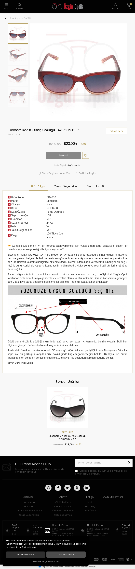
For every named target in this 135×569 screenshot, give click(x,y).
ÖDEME (63, 497)
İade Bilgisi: (60, 165)
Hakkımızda (29, 502)
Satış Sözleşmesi (63, 515)
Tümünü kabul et (66, 555)
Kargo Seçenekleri (29, 515)
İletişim (90, 502)
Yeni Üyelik (90, 511)
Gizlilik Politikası (63, 502)
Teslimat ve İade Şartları (29, 511)
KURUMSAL (28, 497)
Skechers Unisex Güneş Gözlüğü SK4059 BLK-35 (67, 437)
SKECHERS (67, 432)
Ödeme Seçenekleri (63, 511)
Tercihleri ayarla (25, 555)
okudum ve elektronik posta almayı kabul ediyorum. (101, 472)
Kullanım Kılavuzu (63, 506)
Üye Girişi (90, 506)
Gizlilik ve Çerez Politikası (47, 561)
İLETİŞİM (90, 497)
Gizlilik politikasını (88, 471)
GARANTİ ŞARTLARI (113, 497)
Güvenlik (28, 506)
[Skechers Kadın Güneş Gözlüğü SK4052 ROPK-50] (78, 72)
